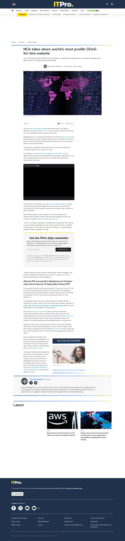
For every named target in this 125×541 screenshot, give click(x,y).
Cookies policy (68, 521)
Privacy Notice (39, 257)
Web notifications (43, 521)
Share (27, 123)
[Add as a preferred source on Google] (17, 494)
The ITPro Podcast (85, 14)
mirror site (58, 329)
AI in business (56, 14)
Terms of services (49, 255)
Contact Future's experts (19, 518)
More (82, 11)
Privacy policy (15, 521)
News (79, 66)
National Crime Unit (66, 316)
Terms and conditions (97, 518)
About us (41, 518)
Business (19, 11)
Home (13, 42)
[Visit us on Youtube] (27, 508)
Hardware (34, 11)
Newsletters (94, 521)
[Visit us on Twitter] (20, 508)
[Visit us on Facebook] (13, 508)
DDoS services (66, 137)
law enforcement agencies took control (49, 154)
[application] (48, 182)
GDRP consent (16, 525)
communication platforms (58, 204)
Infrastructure (44, 11)
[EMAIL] (36, 382)
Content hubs (64, 11)
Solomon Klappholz (56, 66)
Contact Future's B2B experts (73, 525)
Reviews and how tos (69, 14)
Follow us (62, 123)
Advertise (75, 11)
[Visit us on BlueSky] (33, 508)
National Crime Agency (34, 129)
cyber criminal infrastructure (48, 219)
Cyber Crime (32, 42)
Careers (40, 525)
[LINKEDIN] (31, 382)
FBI (66, 139)
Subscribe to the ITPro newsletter (39, 14)
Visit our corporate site (74, 488)
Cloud (26, 11)
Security (54, 11)
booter (40, 312)
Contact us (67, 518)
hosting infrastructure (35, 348)
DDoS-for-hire (44, 131)
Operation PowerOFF (63, 288)
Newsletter (71, 123)
